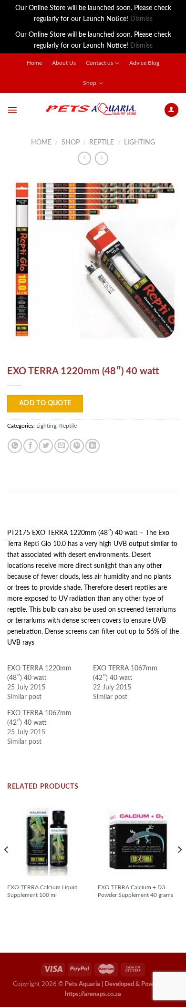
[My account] (171, 110)
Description (31, 512)
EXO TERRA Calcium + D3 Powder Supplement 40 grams (135, 891)
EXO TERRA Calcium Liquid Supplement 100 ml (42, 891)
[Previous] (6, 868)
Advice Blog (144, 63)
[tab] (93, 513)
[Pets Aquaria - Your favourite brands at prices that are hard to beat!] (90, 109)
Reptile (101, 142)
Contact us (99, 63)
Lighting (139, 142)
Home (34, 63)
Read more (28, 910)
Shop (89, 83)
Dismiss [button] (141, 18)
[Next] (179, 868)
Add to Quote (45, 403)
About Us (64, 63)
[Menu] (12, 110)
